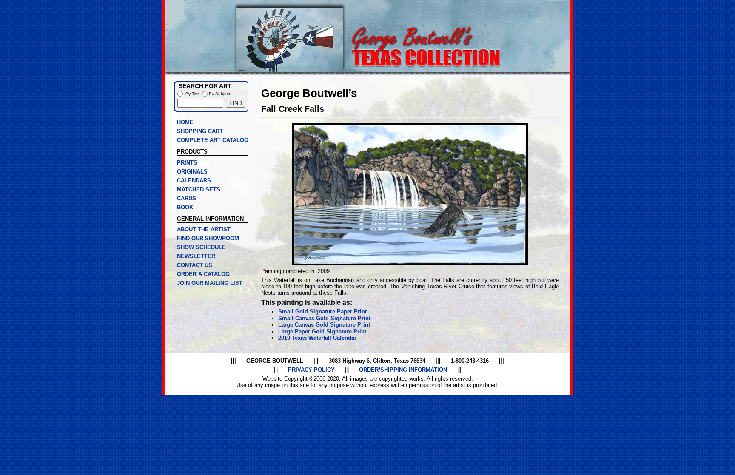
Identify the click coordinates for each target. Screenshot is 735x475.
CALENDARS (194, 180)
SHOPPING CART (200, 131)
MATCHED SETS (198, 189)
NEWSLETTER (196, 256)
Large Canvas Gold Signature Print (324, 324)
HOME (185, 122)
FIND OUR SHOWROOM (208, 238)
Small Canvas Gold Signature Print (324, 318)
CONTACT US (194, 265)
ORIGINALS (192, 171)
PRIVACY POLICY (311, 370)
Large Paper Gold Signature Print (322, 331)
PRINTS (187, 162)
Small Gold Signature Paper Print (322, 311)
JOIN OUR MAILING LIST (209, 283)
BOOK (185, 207)
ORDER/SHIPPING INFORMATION (403, 370)
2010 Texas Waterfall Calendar (317, 338)
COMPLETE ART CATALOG (212, 140)
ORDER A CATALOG (203, 274)
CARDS (186, 198)
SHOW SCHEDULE (201, 247)
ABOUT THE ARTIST (204, 229)
